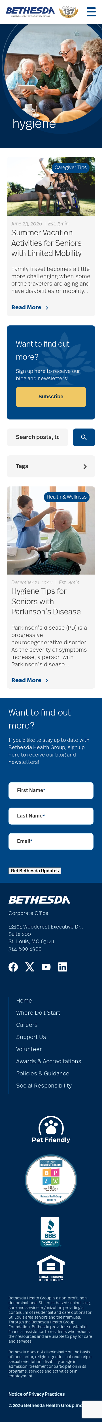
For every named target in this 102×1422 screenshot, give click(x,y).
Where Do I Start (38, 1013)
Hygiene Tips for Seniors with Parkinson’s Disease (46, 602)
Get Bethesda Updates (35, 871)
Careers (27, 1025)
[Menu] (91, 12)
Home (24, 1001)
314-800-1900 (25, 949)
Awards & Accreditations (48, 1061)
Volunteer (29, 1049)
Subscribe (51, 396)
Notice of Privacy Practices (36, 1394)
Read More (26, 307)
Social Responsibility (44, 1086)
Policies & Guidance (42, 1074)
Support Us (31, 1037)
